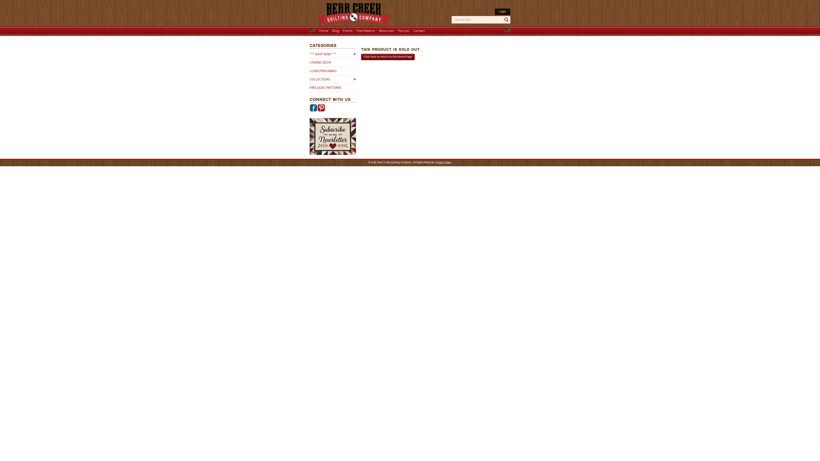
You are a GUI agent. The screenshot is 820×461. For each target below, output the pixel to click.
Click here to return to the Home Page (388, 56)
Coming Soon (320, 62)
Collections (320, 79)
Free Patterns (365, 31)
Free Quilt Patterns (325, 88)
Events (348, 31)
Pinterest (321, 108)
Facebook (313, 108)
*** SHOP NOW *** (323, 54)
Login (502, 11)
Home (323, 31)
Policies (403, 31)
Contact (419, 31)
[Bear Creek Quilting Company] (333, 137)
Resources (386, 31)
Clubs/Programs (323, 71)
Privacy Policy (444, 162)
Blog (335, 31)
